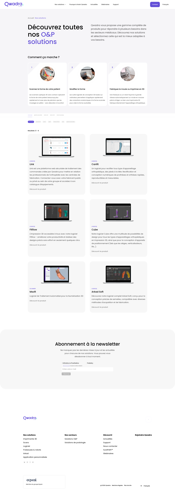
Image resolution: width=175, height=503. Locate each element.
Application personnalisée (71, 121)
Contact (155, 4)
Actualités (94, 4)
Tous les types (31, 121)
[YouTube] (33, 462)
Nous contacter (110, 446)
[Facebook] (30, 462)
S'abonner (66, 374)
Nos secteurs (71, 435)
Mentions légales (117, 485)
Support (116, 4)
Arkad (63, 121)
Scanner (44, 121)
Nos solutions (59, 4)
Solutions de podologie (75, 442)
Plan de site (127, 485)
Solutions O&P (71, 439)
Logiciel (49, 121)
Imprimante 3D (38, 121)
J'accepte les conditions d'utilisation (76, 365)
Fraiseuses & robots (32, 450)
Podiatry (90, 363)
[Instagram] (27, 462)
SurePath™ (108, 450)
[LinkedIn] (24, 462)
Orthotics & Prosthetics (71, 363)
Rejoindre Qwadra (143, 435)
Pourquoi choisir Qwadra (78, 4)
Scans (26, 442)
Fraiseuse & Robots (56, 121)
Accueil (31, 18)
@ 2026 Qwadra (105, 485)
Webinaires (105, 4)
